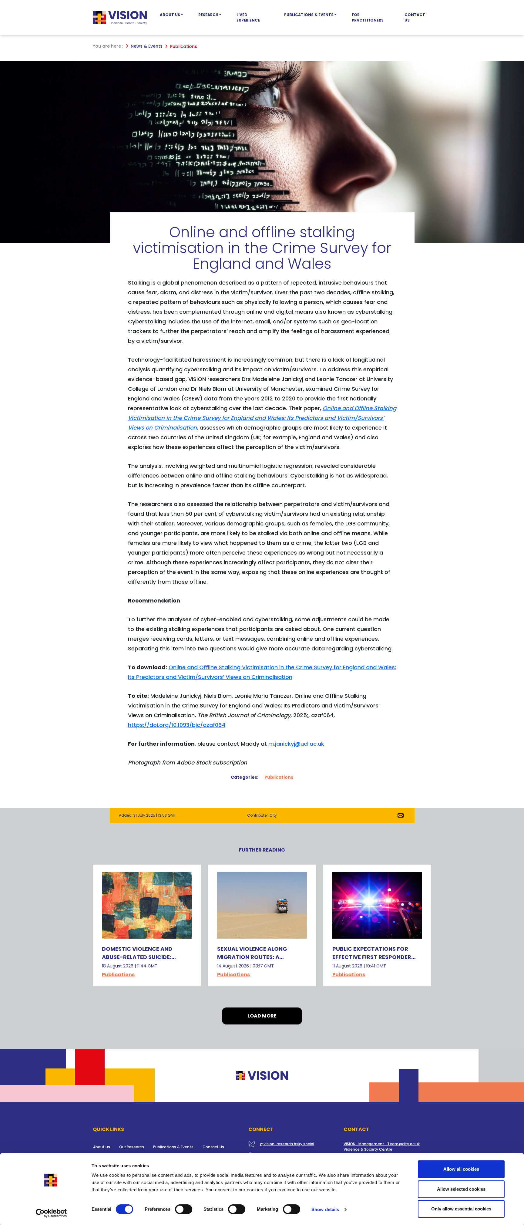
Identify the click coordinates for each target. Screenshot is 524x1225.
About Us (170, 14)
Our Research (131, 1146)
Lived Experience (248, 17)
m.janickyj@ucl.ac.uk (296, 743)
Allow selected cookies (461, 1189)
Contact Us (415, 17)
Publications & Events (309, 14)
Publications (278, 777)
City (273, 815)
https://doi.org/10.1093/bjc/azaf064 (176, 725)
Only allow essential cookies (461, 1208)
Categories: (244, 777)
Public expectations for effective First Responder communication (371, 957)
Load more (262, 1015)
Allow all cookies (461, 1169)
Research (208, 14)
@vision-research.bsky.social (287, 1143)
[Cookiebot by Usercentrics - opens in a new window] (51, 1213)
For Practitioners (368, 17)
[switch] (183, 1209)
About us (101, 1146)
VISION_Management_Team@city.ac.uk (382, 1143)
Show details (325, 1209)
